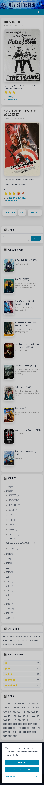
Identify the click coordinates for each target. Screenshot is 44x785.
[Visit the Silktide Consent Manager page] (36, 777)
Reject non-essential (22, 770)
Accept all (22, 762)
